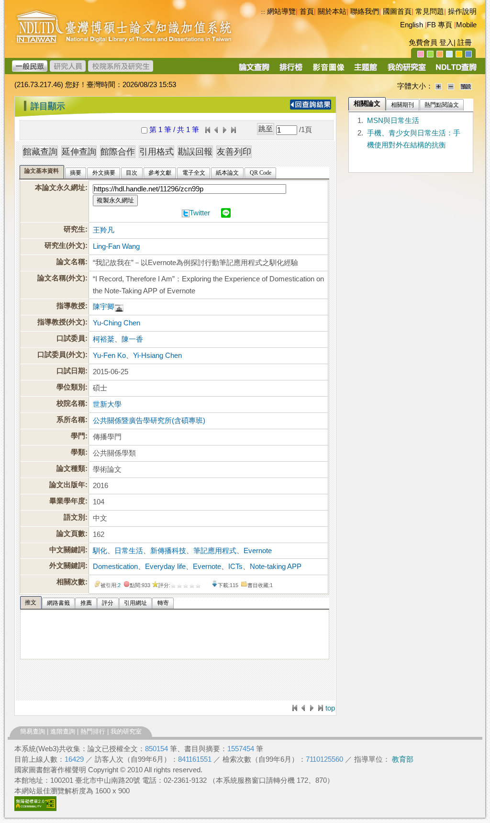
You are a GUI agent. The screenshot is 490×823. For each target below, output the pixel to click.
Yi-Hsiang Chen (157, 355)
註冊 (464, 42)
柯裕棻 (103, 339)
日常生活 (128, 551)
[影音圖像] (328, 70)
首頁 (307, 11)
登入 (446, 42)
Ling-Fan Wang (116, 246)
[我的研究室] (406, 70)
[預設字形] (466, 86)
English (411, 25)
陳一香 (132, 339)
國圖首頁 (397, 11)
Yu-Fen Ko (109, 355)
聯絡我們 (364, 11)
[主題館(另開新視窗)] (365, 70)
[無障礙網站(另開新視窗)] (35, 808)
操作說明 (462, 11)
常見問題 (429, 11)
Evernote (258, 551)
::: (17, 102)
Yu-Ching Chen (116, 323)
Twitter (199, 213)
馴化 (100, 551)
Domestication (115, 566)
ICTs (235, 566)
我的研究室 (126, 731)
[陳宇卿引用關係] (119, 307)
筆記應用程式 (214, 551)
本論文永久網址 (60, 187)
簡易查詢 (32, 731)
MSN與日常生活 (393, 120)
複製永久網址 (115, 200)
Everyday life (165, 566)
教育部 (402, 759)
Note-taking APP (275, 566)
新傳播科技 (168, 551)
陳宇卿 (103, 307)
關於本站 (332, 11)
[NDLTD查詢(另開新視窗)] (455, 70)
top (330, 708)
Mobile (466, 25)
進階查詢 (62, 731)
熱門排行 (92, 731)
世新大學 (107, 404)
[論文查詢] (254, 70)
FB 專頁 (439, 25)
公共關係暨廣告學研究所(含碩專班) (149, 420)
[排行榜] (291, 70)
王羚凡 (103, 230)
